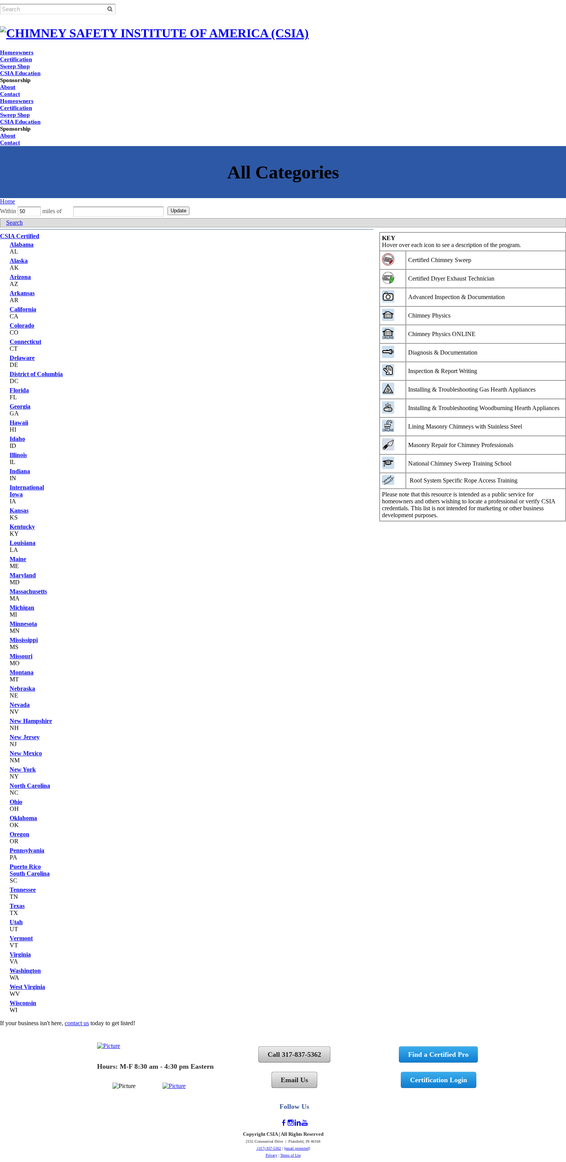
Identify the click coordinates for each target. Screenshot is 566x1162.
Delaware (22, 358)
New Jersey (25, 737)
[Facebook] (284, 1123)
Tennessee (23, 889)
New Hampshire (31, 721)
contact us (77, 1023)
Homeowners (16, 52)
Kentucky (22, 526)
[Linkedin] (298, 1123)
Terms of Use (290, 1155)
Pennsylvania (27, 850)
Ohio (16, 802)
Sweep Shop (15, 66)
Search (14, 222)
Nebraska (22, 688)
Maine (18, 559)
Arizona (20, 277)
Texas (17, 906)
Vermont (21, 938)
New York (23, 769)
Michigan (22, 607)
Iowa (16, 494)
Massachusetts (28, 591)
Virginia (20, 954)
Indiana (20, 471)
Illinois (18, 455)
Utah (16, 922)
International (27, 487)
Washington (25, 970)
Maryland (23, 575)
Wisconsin (23, 1003)
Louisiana (22, 543)
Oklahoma (23, 818)
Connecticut (25, 341)
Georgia (20, 406)
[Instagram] (291, 1123)
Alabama (21, 244)
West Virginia (27, 987)
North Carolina (30, 785)
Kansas (19, 510)
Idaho (17, 439)
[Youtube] (304, 1123)
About (7, 87)
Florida (19, 390)
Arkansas (22, 293)
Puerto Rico (25, 866)
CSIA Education (20, 73)
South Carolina (30, 873)
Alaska (19, 260)
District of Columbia (36, 374)
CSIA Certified (19, 236)
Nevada (20, 704)
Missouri (21, 656)
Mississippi (24, 640)
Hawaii (19, 422)
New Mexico (26, 753)
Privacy (271, 1155)
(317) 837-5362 (268, 1148)
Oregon (19, 834)
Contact (10, 94)
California (23, 309)
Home (7, 201)
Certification (16, 59)
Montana (21, 672)
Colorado (22, 325)
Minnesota (23, 624)
